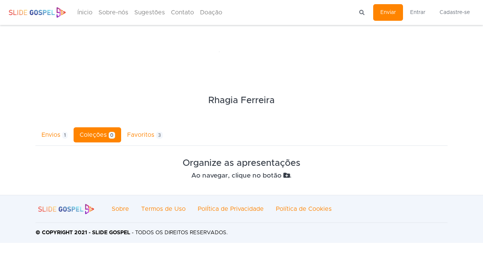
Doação (211, 12)
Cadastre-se (455, 12)
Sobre (120, 209)
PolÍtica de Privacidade (231, 209)
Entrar (417, 12)
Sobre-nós (113, 12)
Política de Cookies (304, 209)
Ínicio (84, 12)
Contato (182, 12)
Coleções (97, 135)
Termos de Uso (163, 209)
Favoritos (144, 135)
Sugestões (149, 12)
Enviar (388, 12)
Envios (54, 135)
